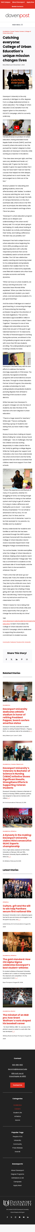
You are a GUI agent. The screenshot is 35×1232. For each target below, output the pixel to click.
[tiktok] (19, 1217)
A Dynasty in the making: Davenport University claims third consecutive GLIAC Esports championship (17, 840)
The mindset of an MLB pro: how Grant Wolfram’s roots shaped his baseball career (17, 1019)
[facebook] (7, 1217)
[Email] (27, 659)
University (28, 642)
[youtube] (23, 1217)
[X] (11, 659)
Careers (21, 31)
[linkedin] (27, 1217)
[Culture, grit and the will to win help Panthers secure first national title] (17, 880)
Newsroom (19, 764)
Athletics (13, 831)
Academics (6, 31)
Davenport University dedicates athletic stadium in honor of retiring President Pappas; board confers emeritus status (16, 716)
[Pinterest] (21, 659)
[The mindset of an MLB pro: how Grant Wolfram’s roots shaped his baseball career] (17, 989)
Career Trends (14, 31)
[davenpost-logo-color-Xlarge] (17, 14)
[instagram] (15, 1217)
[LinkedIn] (16, 659)
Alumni (13, 1011)
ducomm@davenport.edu (17, 1069)
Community (6, 642)
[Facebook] (6, 659)
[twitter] (11, 1217)
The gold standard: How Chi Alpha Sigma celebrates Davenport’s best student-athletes (16, 963)
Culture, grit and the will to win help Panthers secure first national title (17, 908)
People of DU (20, 642)
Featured (13, 642)
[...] (31, 731)
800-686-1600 (17, 1065)
